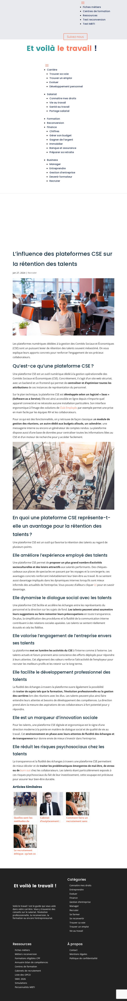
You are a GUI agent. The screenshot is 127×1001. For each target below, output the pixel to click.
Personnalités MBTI (25, 987)
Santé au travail (59, 107)
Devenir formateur (60, 177)
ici (95, 585)
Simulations (21, 982)
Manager (55, 164)
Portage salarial (59, 111)
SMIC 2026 (20, 978)
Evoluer (53, 82)
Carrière (52, 70)
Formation (53, 119)
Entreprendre (57, 168)
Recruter (54, 181)
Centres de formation (96, 11)
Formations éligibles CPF (27, 958)
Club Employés (68, 407)
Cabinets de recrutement (28, 970)
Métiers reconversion (26, 954)
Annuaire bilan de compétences (31, 962)
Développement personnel (66, 86)
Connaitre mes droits (62, 98)
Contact (73, 950)
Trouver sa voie (59, 74)
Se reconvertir (77, 918)
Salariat (52, 94)
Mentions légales (78, 954)
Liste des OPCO (23, 974)
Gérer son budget (60, 135)
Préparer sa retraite (61, 152)
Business (52, 160)
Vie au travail (57, 102)
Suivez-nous (75, 37)
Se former (75, 914)
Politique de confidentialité (83, 958)
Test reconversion (94, 19)
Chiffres (54, 131)
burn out (25, 770)
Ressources (90, 15)
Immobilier (56, 144)
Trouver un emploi (60, 78)
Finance (52, 127)
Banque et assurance (62, 148)
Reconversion (55, 123)
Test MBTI (89, 24)
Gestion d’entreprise (62, 172)
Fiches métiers (92, 7)
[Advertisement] (63, 216)
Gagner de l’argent (61, 139)
